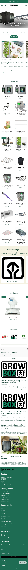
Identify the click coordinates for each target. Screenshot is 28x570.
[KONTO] (23, 5)
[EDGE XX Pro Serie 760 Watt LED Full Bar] (7, 160)
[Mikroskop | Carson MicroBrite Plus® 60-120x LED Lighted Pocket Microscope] (21, 232)
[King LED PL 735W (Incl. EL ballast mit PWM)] (21, 214)
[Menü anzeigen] (2, 5)
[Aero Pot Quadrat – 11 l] (21, 160)
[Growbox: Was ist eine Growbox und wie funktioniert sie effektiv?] (14, 401)
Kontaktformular (4, 510)
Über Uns (3, 513)
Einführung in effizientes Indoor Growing (12, 457)
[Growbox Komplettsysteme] (12, 268)
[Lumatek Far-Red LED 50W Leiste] (7, 196)
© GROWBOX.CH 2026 (5, 568)
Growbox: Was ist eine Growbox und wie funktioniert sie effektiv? (13, 412)
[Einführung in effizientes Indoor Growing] (14, 445)
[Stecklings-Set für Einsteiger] (7, 142)
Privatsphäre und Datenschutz (7, 521)
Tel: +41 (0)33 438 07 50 (6, 484)
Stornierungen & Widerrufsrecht (7, 524)
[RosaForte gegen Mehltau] (7, 124)
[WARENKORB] (26, 5)
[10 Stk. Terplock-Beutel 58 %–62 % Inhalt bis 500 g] (7, 178)
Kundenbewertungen (5, 537)
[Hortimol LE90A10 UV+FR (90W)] (21, 124)
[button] (5, 5)
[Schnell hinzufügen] (3, 93)
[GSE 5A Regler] (7, 106)
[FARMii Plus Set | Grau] (21, 142)
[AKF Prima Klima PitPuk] (12, 305)
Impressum (3, 526)
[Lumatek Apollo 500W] (21, 178)
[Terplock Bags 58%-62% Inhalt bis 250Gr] (21, 196)
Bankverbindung (4, 518)
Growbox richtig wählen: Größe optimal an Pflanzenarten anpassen (13, 426)
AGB (2, 508)
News (14, 358)
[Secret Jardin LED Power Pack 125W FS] (7, 232)
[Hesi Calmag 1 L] (21, 89)
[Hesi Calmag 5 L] (7, 89)
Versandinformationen (5, 516)
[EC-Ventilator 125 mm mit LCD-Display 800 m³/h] (21, 106)
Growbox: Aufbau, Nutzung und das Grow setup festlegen (13, 381)
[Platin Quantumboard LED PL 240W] (7, 214)
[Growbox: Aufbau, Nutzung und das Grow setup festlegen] (14, 370)
